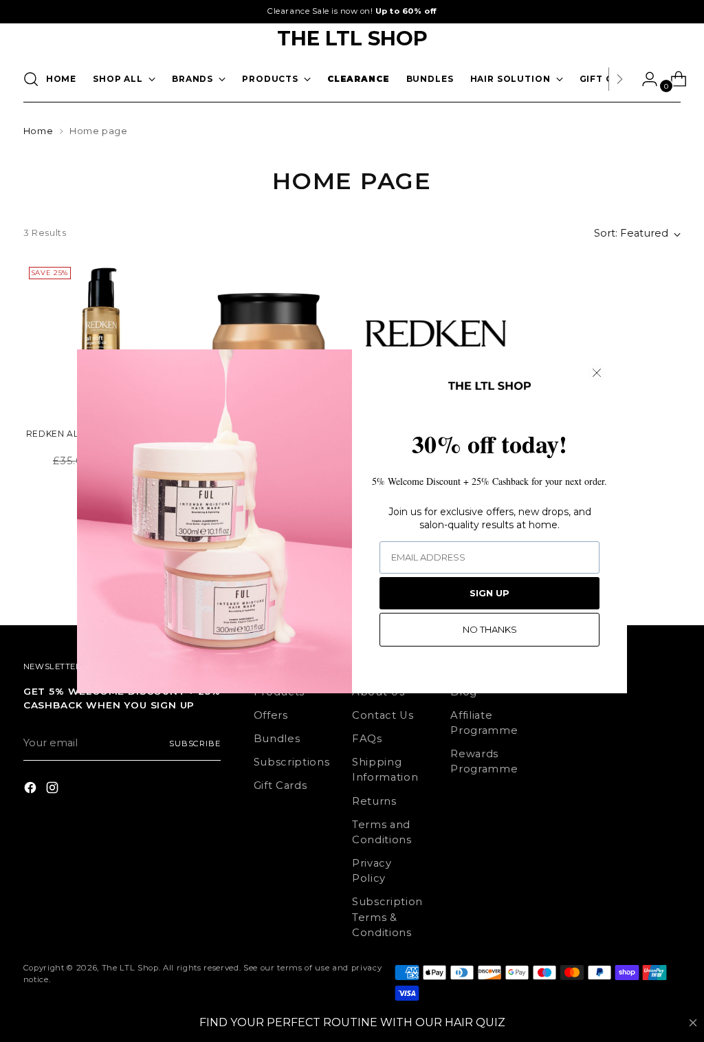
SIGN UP (489, 592)
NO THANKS (490, 629)
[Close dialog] (596, 372)
